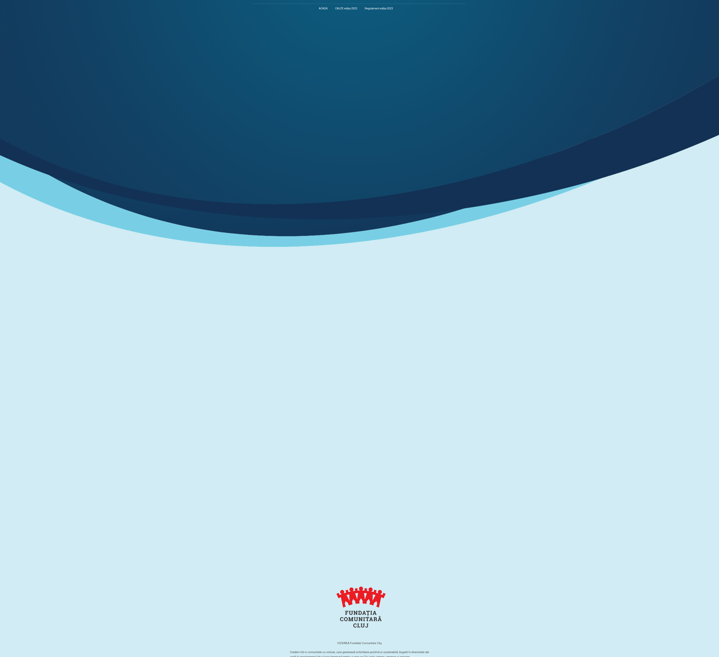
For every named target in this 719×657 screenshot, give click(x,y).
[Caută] (400, 8)
